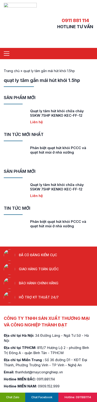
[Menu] (6, 53)
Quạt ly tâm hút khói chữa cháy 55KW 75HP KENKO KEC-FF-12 (57, 113)
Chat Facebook (42, 397)
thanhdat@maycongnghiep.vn (39, 372)
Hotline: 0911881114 (78, 397)
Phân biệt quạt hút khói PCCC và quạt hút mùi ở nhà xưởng (58, 150)
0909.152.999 (49, 386)
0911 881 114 (75, 20)
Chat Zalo (12, 397)
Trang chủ (12, 71)
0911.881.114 (46, 379)
